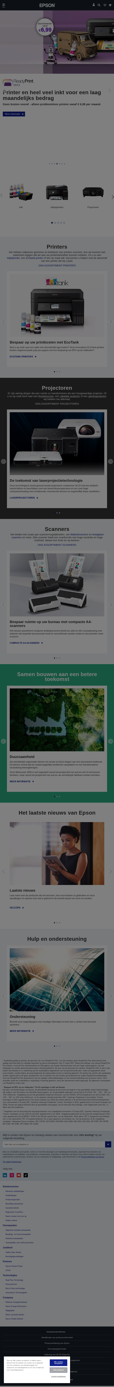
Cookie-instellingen (58, 1376)
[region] (37, 1369)
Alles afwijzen (58, 1370)
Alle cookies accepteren (58, 1362)
